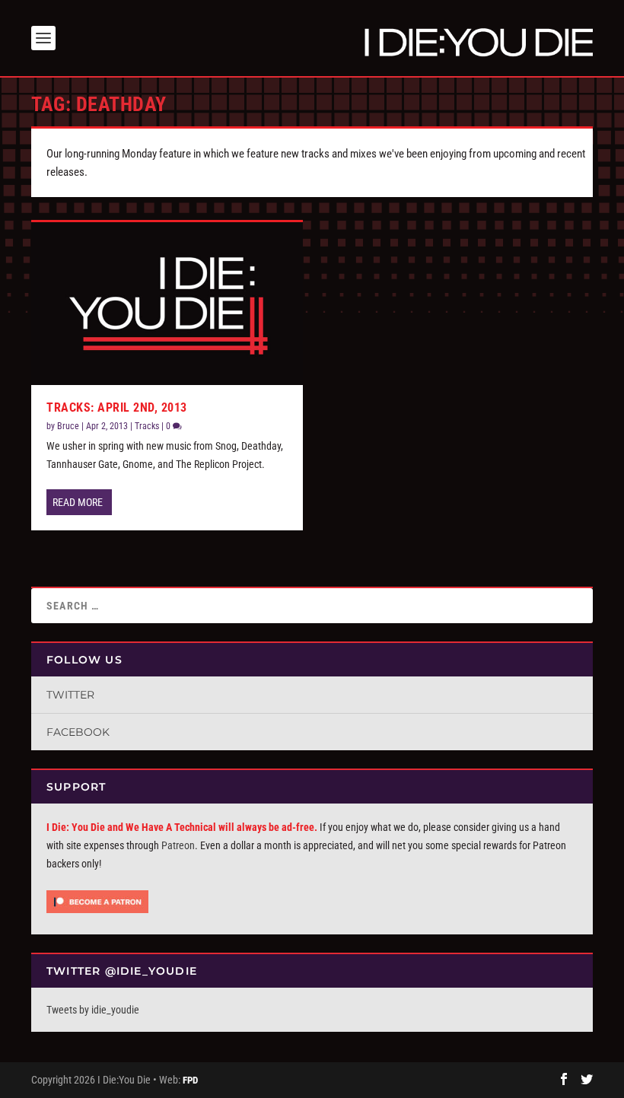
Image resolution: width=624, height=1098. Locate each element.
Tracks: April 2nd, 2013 (116, 407)
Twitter (70, 695)
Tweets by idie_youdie (92, 1010)
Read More (78, 502)
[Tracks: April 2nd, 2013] (167, 303)
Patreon (178, 845)
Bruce (68, 426)
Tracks (147, 426)
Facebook (78, 732)
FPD (190, 1080)
